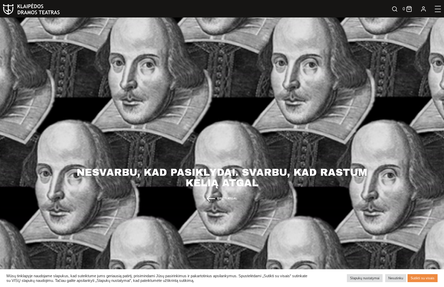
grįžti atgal (227, 198)
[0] (409, 9)
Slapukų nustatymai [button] (365, 278)
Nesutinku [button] (395, 278)
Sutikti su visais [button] (422, 278)
